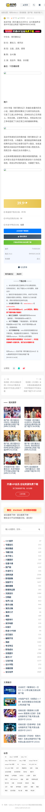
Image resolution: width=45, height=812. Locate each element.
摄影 (27, 779)
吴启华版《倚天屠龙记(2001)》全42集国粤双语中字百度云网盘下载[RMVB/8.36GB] (22, 354)
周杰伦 (25, 772)
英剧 (37, 787)
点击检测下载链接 (22, 231)
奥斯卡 (32, 772)
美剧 (32, 787)
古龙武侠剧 (8, 772)
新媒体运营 (35, 779)
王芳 (6, 787)
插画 (22, 779)
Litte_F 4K (24, 757)
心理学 (28, 775)
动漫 (31, 768)
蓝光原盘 (12, 790)
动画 (36, 768)
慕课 (34, 775)
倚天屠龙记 (9, 274)
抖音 (6, 779)
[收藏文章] (14, 368)
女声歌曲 (14, 775)
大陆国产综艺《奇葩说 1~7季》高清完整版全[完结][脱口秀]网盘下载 (29, 702)
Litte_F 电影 (22, 760)
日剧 (13, 783)
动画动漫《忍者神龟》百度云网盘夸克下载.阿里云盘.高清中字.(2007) (29, 727)
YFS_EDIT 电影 (9, 768)
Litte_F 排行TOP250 (10, 760)
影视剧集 (23, 12)
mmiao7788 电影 (9, 764)
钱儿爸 (20, 790)
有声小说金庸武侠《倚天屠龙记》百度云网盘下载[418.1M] (32, 469)
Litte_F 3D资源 (14, 757)
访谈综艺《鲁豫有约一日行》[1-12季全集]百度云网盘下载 (29, 690)
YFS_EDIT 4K (32, 764)
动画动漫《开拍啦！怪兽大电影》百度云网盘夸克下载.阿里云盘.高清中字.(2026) (29, 739)
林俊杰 (27, 783)
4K (5, 757)
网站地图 (31, 805)
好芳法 (21, 775)
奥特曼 (7, 775)
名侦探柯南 (17, 772)
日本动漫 (19, 783)
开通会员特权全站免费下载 (23, 242)
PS (18, 764)
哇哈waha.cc (13, 12)
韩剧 (26, 790)
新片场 (7, 783)
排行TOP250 (14, 779)
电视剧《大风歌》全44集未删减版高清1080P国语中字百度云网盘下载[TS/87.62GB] (32, 386)
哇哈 (5, 805)
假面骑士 (24, 768)
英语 (6, 790)
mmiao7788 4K (33, 760)
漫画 (33, 783)
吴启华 (19, 274)
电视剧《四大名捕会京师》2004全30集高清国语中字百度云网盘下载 (12, 386)
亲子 (17, 768)
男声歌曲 (18, 787)
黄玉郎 (32, 790)
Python (24, 764)
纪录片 (26, 787)
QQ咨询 (23, 267)
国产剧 (30, 12)
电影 (11, 787)
